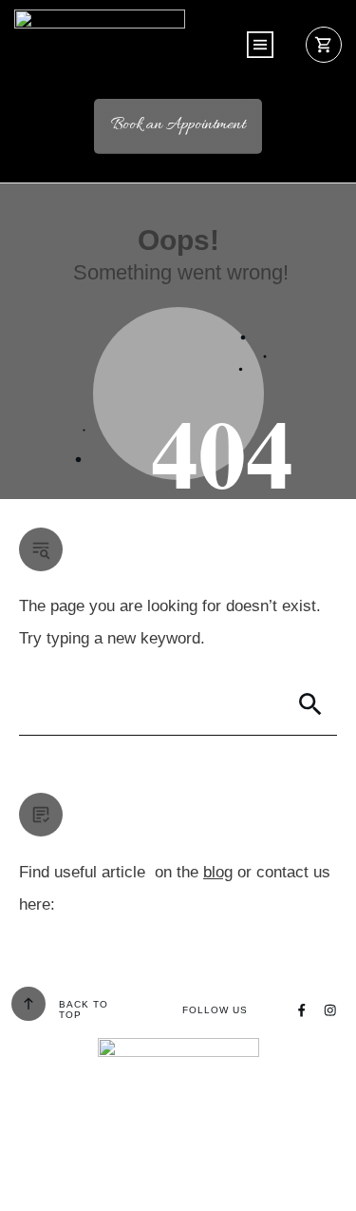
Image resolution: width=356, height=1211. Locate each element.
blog (218, 872)
